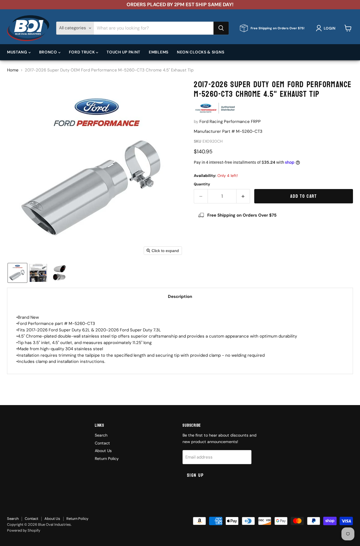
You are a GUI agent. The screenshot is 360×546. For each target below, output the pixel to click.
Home (13, 70)
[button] (327, 28)
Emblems (158, 52)
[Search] (221, 28)
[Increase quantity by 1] (243, 196)
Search (101, 435)
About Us (103, 450)
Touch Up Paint (123, 52)
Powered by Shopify (23, 530)
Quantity (202, 184)
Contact (102, 443)
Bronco (48, 52)
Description (180, 296)
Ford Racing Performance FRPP (230, 121)
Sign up (195, 475)
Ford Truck (82, 52)
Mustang (17, 52)
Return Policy (107, 458)
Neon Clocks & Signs (200, 52)
